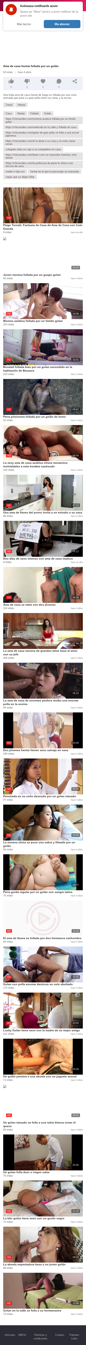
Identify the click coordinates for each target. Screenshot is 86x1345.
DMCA (22, 1334)
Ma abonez (62, 24)
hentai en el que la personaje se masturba (54, 171)
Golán (47, 113)
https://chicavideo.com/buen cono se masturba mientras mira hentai (41, 156)
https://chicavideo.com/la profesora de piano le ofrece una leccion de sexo (39, 165)
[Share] (75, 81)
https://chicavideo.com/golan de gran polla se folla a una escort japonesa (42, 134)
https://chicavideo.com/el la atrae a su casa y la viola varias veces (40, 142)
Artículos (10, 1334)
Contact (59, 1334)
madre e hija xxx (15, 171)
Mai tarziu (24, 24)
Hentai (21, 104)
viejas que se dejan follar (20, 176)
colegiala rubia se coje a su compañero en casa (33, 149)
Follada (34, 113)
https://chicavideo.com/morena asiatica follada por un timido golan (40, 120)
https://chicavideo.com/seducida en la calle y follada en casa (41, 127)
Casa (9, 113)
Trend (9, 104)
